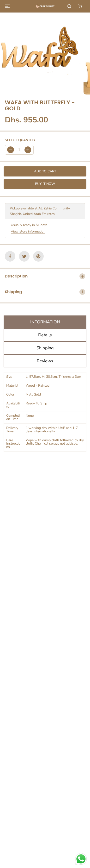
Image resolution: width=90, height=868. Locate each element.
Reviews (45, 361)
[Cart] (80, 6)
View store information (28, 231)
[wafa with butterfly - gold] (40, 53)
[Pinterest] (38, 256)
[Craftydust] (45, 6)
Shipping (45, 348)
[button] (6, 6)
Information (45, 322)
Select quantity (20, 140)
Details (45, 335)
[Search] (69, 6)
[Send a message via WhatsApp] (81, 859)
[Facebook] (10, 256)
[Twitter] (24, 256)
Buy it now (45, 184)
